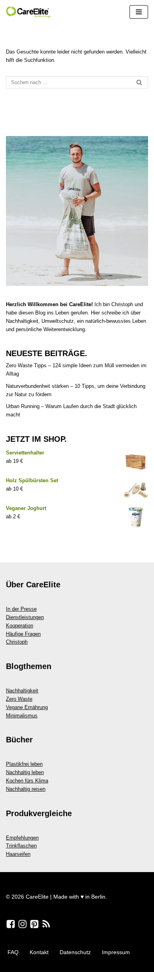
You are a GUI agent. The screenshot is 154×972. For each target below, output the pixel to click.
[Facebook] (10, 924)
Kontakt (39, 952)
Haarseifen (18, 854)
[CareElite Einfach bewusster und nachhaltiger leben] (29, 12)
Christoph (17, 642)
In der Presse (21, 609)
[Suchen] (139, 82)
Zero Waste (19, 699)
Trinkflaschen (21, 846)
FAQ (13, 952)
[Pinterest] (34, 924)
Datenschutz (75, 952)
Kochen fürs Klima (27, 781)
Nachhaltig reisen (25, 789)
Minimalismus (22, 716)
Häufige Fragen (23, 634)
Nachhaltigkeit (22, 691)
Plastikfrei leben (24, 764)
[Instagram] (22, 924)
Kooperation (19, 626)
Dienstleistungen (25, 617)
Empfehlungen (22, 838)
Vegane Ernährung (27, 707)
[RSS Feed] (46, 924)
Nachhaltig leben (25, 772)
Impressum (116, 952)
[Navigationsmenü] (139, 12)
